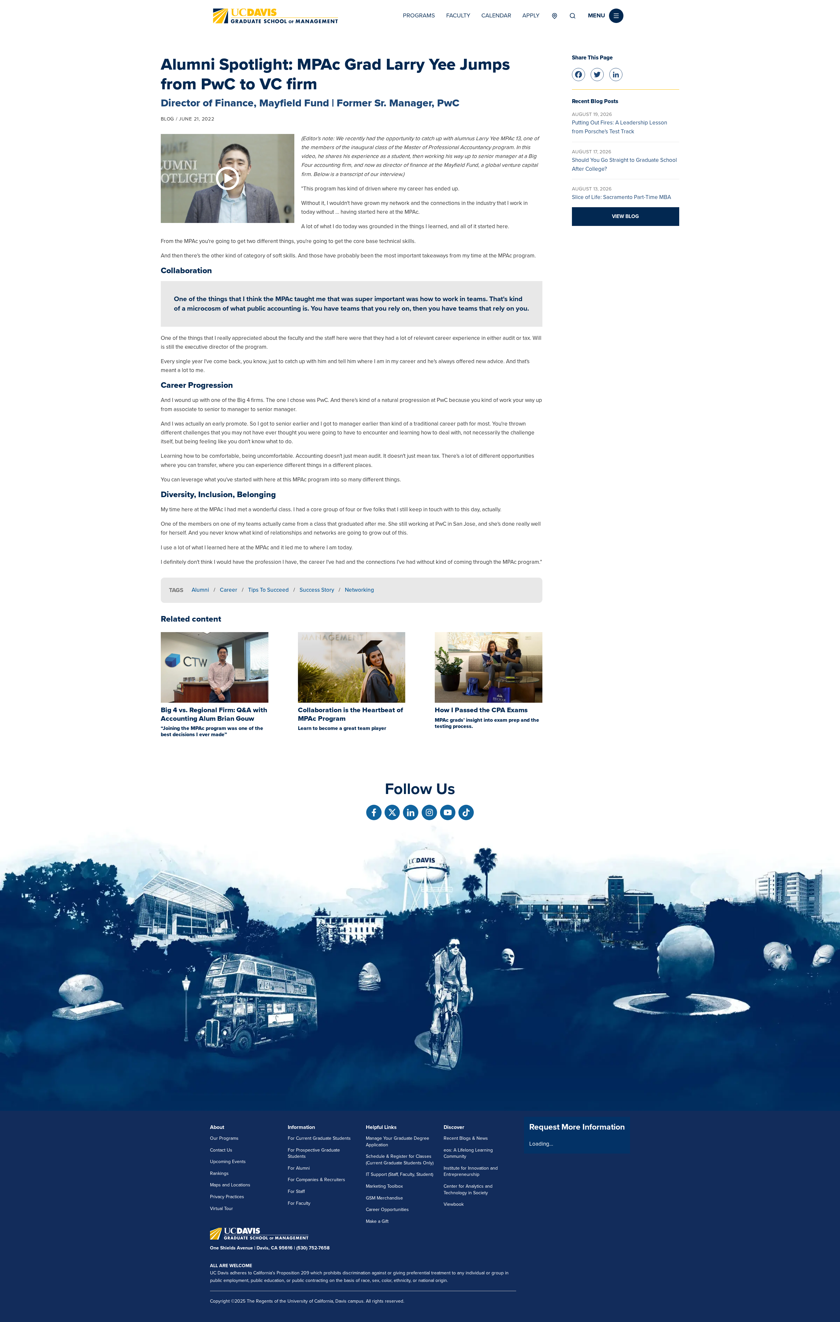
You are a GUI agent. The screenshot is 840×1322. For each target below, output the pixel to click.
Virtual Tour (221, 1208)
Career (228, 589)
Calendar (496, 15)
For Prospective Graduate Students (314, 1153)
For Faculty (299, 1203)
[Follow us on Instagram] (429, 812)
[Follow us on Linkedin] (410, 812)
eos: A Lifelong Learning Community (468, 1153)
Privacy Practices (227, 1197)
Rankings (219, 1173)
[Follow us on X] (392, 812)
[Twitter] (597, 74)
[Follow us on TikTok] (466, 812)
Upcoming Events (228, 1161)
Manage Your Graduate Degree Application (397, 1141)
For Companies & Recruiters (316, 1179)
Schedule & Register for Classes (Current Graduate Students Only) (399, 1160)
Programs (419, 15)
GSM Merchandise (384, 1198)
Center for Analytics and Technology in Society (468, 1189)
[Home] (275, 16)
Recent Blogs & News (466, 1138)
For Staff (296, 1191)
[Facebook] (578, 74)
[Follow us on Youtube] (447, 812)
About (217, 1127)
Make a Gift (377, 1221)
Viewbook (454, 1204)
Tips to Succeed (268, 589)
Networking (359, 589)
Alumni (200, 589)
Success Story (317, 589)
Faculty (458, 15)
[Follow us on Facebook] (374, 812)
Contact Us (221, 1150)
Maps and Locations (230, 1185)
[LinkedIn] (615, 74)
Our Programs (224, 1138)
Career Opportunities (387, 1209)
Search (572, 16)
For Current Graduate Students (319, 1138)
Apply (530, 15)
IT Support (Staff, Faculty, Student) (399, 1174)
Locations (554, 16)
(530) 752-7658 (312, 1248)
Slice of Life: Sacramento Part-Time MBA (621, 197)
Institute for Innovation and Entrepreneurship (471, 1171)
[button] (605, 15)
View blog (625, 216)
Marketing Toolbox (384, 1186)
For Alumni (299, 1168)
